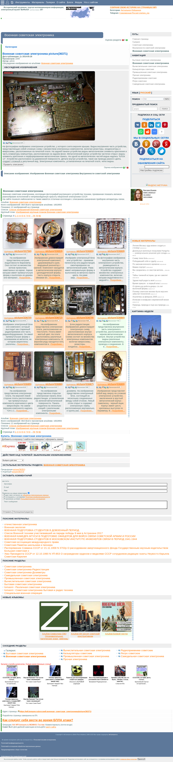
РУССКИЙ (145, 93)
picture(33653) (48, 251)
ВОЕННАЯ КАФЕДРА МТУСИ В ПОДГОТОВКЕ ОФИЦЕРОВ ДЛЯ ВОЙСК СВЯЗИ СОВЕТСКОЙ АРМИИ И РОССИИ (69, 536)
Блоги (70, 2)
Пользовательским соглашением (45, 740)
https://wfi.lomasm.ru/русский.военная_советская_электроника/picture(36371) (55, 711)
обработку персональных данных (36, 495)
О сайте (61, 2)
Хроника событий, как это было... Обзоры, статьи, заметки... (120, 679)
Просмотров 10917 (114, 254)
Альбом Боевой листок (116, 634)
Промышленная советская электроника (150, 72)
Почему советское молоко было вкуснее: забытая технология (150, 292)
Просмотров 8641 (20, 321)
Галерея (50, 2)
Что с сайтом (91, 2)
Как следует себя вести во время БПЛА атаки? (37, 720)
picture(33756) (17, 251)
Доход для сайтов (144, 204)
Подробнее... (25, 278)
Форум (78, 2)
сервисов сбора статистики (128, 759)
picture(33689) (111, 384)
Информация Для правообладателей (13, 756)
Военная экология (14, 527)
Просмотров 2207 (17, 143)
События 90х (120, 684)
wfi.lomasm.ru (113, 734)
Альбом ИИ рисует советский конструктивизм (85, 635)
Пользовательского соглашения (33, 499)
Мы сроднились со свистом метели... (151, 271)
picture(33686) (48, 384)
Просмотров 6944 (51, 387)
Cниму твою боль (144, 258)
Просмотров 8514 (20, 387)
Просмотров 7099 (82, 387)
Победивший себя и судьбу (148, 261)
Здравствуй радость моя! (147, 280)
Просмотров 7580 (83, 321)
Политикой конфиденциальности (12, 743)
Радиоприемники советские (145, 78)
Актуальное (126, 10)
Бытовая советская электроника (147, 60)
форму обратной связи (53, 727)
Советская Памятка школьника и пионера (28, 545)
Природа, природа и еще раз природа (151, 306)
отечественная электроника (20, 524)
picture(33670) (17, 317)
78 (34, 216)
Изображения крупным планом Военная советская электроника (47, 212)
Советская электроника (18, 566)
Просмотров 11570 (83, 254)
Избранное (136, 10)
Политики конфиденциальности (37, 497)
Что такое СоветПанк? (33, 682)
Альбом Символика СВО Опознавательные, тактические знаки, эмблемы (54, 636)
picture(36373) (18, 472)
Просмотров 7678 (20, 254)
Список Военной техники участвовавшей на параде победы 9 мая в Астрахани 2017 (53, 533)
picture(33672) (48, 317)
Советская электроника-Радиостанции (26, 569)
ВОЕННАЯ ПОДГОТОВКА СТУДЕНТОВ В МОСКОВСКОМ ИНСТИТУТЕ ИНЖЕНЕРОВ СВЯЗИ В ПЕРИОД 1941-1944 (70, 539)
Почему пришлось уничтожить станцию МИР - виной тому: (55, 679)
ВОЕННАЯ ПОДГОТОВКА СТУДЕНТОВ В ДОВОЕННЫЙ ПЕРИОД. (42, 530)
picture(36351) (19, 469)
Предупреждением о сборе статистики (14, 750)
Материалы (38, 2)
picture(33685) (17, 384)
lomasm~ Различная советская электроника (29, 587)
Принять (141, 759)
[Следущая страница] (129, 317)
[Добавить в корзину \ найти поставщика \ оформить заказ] (44, 446)
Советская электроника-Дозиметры (24, 572)
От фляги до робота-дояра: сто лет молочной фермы (148, 287)
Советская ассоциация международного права (31, 542)
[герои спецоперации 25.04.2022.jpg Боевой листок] (116, 631)
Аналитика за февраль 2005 (148, 297)
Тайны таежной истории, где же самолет (150, 276)
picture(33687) (80, 384)
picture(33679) (80, 317)
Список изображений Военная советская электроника (35, 209)
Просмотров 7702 (114, 321)
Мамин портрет (143, 267)
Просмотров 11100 (52, 254)
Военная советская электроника (151, 63)
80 (39, 216)
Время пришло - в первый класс (150, 283)
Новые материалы (143, 241)
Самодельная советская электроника (149, 84)
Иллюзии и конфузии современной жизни (151, 301)
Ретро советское (140, 81)
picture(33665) (80, 251)
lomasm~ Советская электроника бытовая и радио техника (38, 590)
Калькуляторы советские (143, 69)
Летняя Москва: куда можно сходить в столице (149, 247)
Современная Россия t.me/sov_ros (134, 13)
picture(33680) (111, 317)
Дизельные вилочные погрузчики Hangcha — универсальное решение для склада (151, 253)
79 (37, 216)
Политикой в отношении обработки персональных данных (20, 746)
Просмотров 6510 (114, 387)
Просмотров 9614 (52, 321)
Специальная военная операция (23, 593)
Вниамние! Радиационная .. (98, 682)
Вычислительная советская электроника (150, 66)
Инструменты (22, 2)
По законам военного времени (149, 264)
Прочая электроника (141, 75)
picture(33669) (111, 251)
